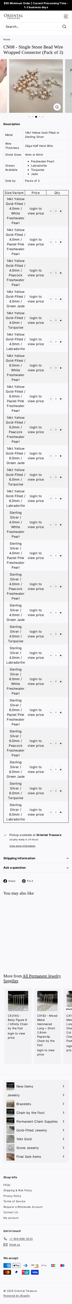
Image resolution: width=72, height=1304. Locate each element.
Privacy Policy (12, 1195)
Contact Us (10, 1212)
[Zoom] (57, 107)
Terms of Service (14, 1201)
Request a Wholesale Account (23, 1206)
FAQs (6, 1184)
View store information (22, 846)
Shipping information (19, 858)
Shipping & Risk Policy (17, 1190)
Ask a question (14, 867)
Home (6, 39)
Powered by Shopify (16, 1295)
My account (11, 1217)
